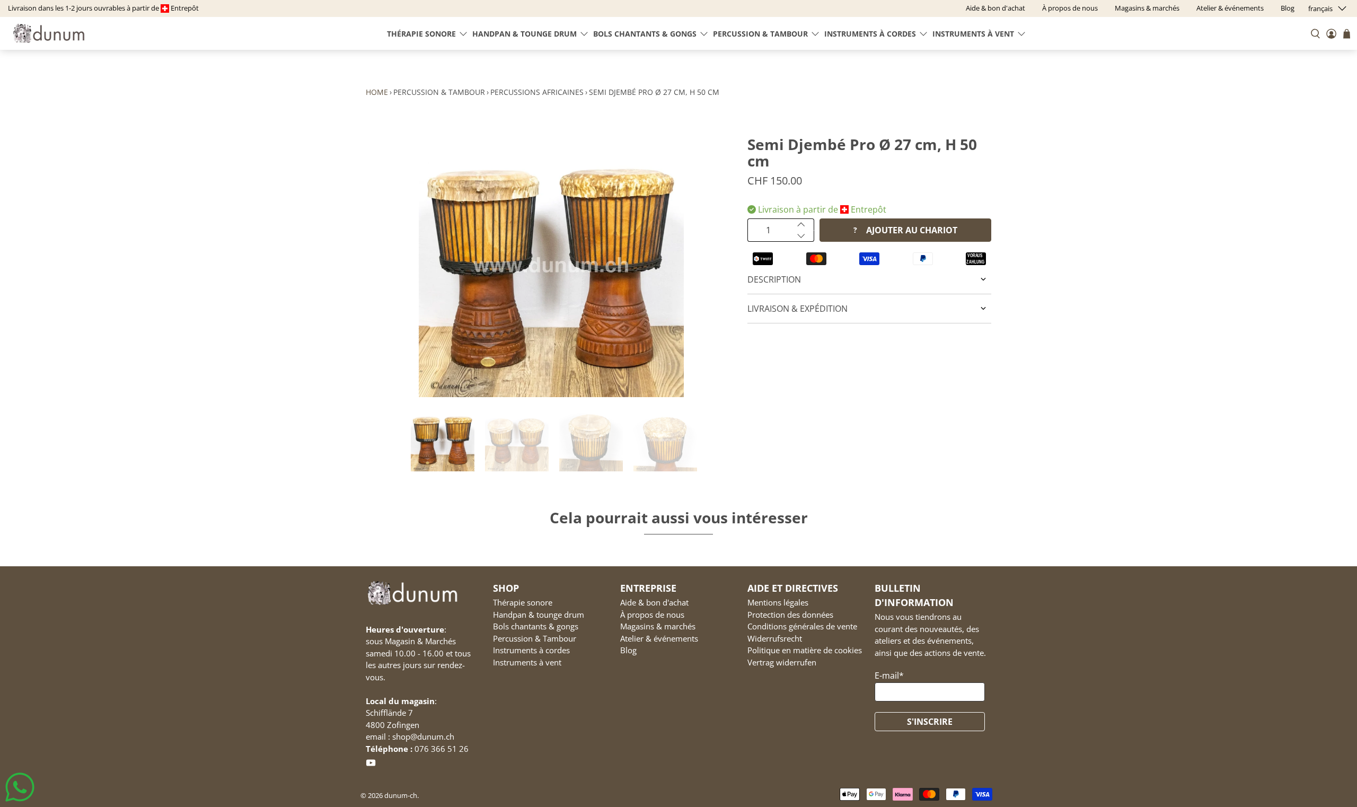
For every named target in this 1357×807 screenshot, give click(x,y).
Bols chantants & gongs (645, 34)
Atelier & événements (659, 638)
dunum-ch (400, 795)
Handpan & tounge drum (524, 34)
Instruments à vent (973, 34)
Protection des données (790, 614)
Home (377, 92)
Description (774, 279)
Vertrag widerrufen (781, 662)
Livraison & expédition (797, 308)
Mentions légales (777, 602)
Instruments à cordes (870, 34)
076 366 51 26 (442, 748)
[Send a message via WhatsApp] (19, 787)
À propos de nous (652, 614)
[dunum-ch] (49, 33)
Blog (628, 650)
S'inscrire (930, 721)
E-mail (889, 675)
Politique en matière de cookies (804, 650)
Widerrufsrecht (774, 638)
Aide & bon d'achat (654, 602)
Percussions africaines (537, 92)
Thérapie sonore (421, 34)
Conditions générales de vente (802, 626)
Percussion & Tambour (760, 34)
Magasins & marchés (657, 626)
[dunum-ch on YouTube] (371, 765)
